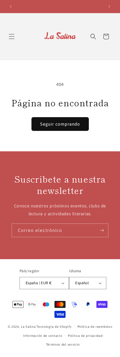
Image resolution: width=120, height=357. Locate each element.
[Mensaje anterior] (10, 6)
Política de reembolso (94, 326)
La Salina (28, 326)
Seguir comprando (60, 124)
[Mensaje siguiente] (109, 6)
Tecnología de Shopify (54, 326)
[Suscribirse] (101, 230)
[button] (11, 36)
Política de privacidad (85, 335)
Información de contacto (42, 335)
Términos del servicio (63, 344)
